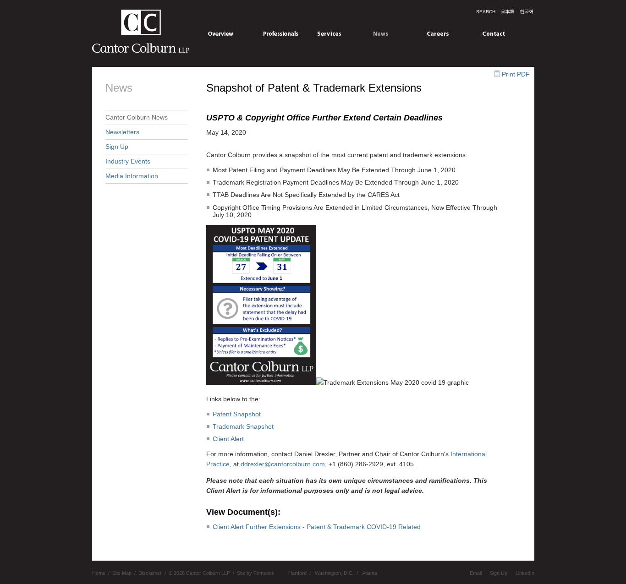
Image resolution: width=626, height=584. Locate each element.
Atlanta (369, 573)
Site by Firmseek (256, 573)
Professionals (279, 33)
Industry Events (127, 161)
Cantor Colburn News (136, 117)
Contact (491, 33)
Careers (436, 33)
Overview (218, 33)
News (378, 33)
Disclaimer (150, 573)
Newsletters (122, 132)
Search (485, 11)
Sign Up (116, 146)
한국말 (526, 11)
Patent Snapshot (237, 414)
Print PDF (516, 74)
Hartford (297, 573)
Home (98, 573)
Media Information (131, 176)
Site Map (122, 573)
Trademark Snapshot (243, 426)
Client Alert (228, 438)
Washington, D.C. (334, 573)
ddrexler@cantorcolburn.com (283, 464)
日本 (507, 11)
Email (476, 573)
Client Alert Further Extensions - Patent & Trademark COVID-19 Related (317, 526)
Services (327, 33)
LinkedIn (525, 573)
